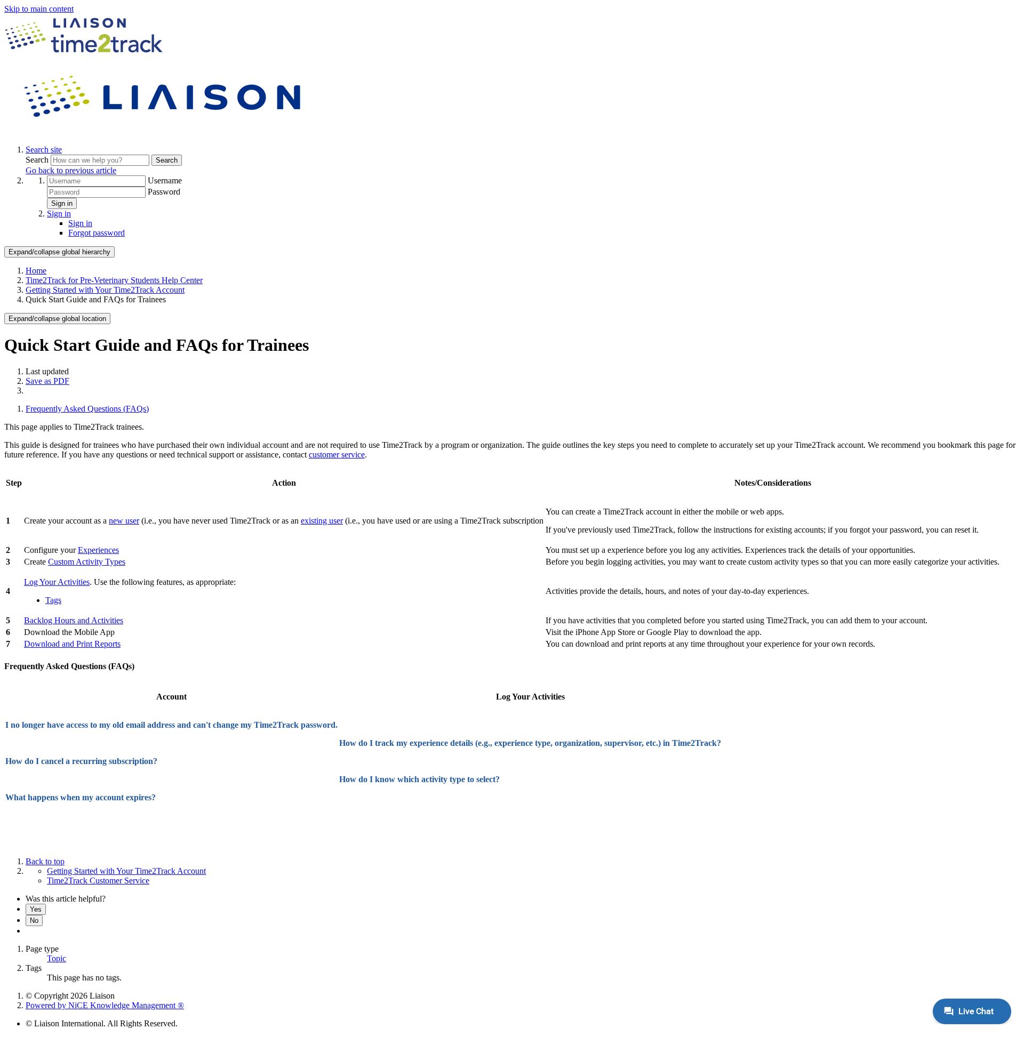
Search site (44, 149)
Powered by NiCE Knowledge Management (105, 1005)
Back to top (45, 861)
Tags (53, 600)
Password (164, 191)
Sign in (62, 203)
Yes (36, 909)
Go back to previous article (71, 170)
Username (165, 180)
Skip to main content (39, 8)
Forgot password (96, 232)
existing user (322, 520)
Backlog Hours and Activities (73, 620)
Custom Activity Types (86, 561)
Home (36, 270)
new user (124, 520)
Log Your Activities (57, 581)
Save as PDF (47, 380)
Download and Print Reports (72, 643)
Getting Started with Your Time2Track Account (105, 289)
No (34, 921)
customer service (337, 454)
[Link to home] (164, 131)
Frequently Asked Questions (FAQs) (87, 408)
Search (38, 159)
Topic (56, 958)
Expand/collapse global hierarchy (59, 252)
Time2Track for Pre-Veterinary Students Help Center (114, 280)
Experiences (98, 549)
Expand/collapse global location (57, 319)
